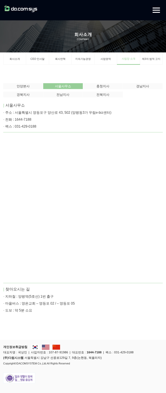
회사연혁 (60, 58)
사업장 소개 (128, 58)
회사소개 (15, 58)
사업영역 (106, 58)
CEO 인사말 (37, 58)
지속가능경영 (83, 58)
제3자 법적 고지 (151, 58)
